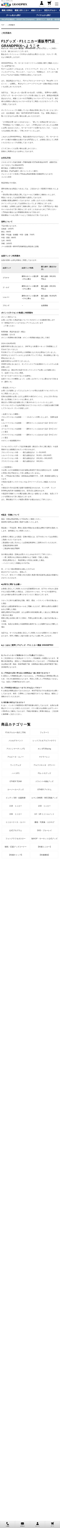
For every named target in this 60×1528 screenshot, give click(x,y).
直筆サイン (41, 19)
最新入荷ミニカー (22, 10)
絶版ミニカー (36, 10)
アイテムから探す (43, 15)
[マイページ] (41, 4)
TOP (2, 25)
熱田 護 (49, 19)
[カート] (49, 4)
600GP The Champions (25, 19)
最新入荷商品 (7, 10)
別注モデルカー (50, 10)
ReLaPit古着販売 (8, 19)
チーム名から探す (13, 15)
